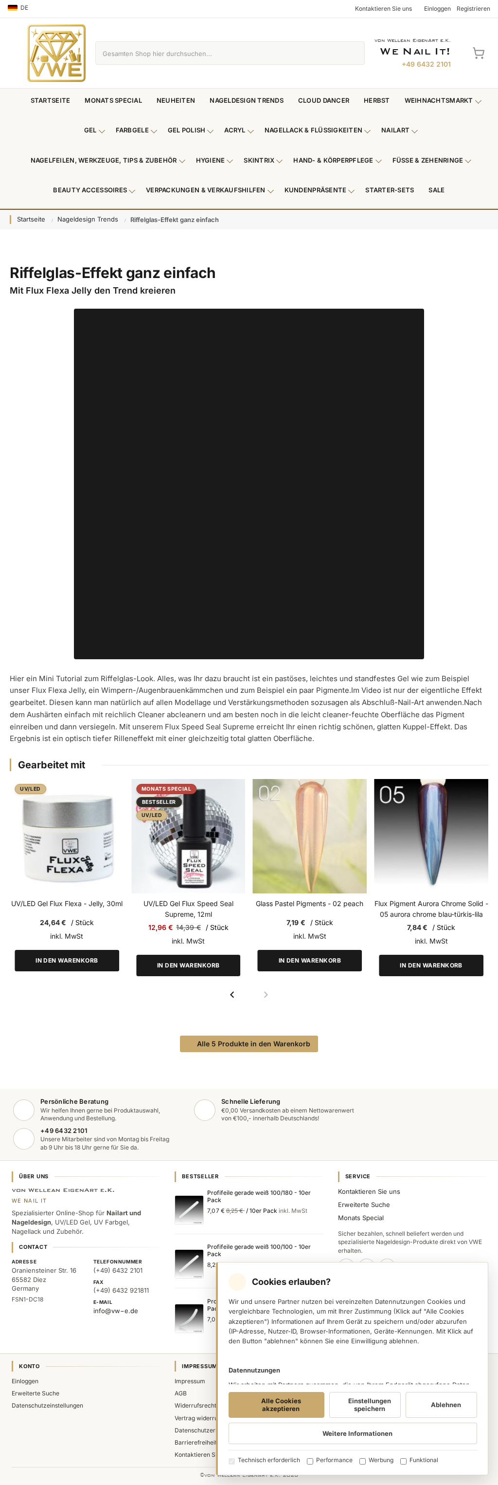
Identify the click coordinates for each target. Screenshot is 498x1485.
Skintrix (259, 160)
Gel (90, 130)
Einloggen (25, 1381)
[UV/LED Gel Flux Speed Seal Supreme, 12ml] (188, 836)
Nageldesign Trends (247, 100)
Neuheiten (176, 100)
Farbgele (132, 130)
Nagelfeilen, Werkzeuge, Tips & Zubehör (104, 160)
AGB (181, 1393)
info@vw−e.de (115, 1311)
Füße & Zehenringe (427, 160)
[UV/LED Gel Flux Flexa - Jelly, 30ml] (67, 836)
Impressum (190, 1381)
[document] (352, 1368)
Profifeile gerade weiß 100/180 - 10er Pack (259, 1196)
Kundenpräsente (316, 190)
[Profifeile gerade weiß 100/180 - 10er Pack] (189, 1210)
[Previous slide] (232, 994)
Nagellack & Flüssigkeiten (314, 130)
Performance (334, 1460)
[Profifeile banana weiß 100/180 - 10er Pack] (189, 1318)
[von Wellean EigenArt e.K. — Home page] (56, 53)
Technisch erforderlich (269, 1460)
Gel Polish (187, 130)
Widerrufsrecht (195, 1405)
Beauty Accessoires (90, 190)
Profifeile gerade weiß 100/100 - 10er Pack (259, 1250)
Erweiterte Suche (364, 1204)
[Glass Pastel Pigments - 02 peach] (310, 836)
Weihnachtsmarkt (439, 100)
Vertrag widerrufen (201, 1418)
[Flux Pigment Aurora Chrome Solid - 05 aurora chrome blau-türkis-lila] (431, 836)
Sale (436, 190)
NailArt (395, 130)
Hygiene (210, 160)
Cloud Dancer (323, 100)
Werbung (381, 1460)
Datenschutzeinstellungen (47, 1405)
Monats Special (113, 100)
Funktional (423, 1460)
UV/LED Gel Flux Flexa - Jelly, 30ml (67, 903)
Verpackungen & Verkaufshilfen (206, 190)
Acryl (234, 130)
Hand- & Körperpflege (333, 160)
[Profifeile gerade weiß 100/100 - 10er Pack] (189, 1264)
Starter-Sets (389, 190)
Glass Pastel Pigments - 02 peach (309, 903)
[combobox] (219, 53)
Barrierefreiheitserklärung (211, 1442)
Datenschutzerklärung (205, 1430)
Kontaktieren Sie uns (369, 1191)
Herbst (377, 100)
